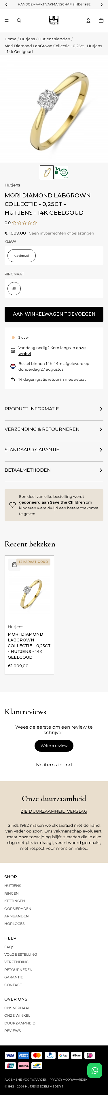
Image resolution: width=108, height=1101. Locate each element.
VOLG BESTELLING (20, 954)
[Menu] (6, 20)
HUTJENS (12, 885)
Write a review (54, 745)
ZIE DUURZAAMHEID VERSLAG (54, 811)
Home (10, 39)
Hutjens (27, 39)
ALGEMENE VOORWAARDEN (26, 1079)
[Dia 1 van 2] (46, 172)
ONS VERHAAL (17, 1008)
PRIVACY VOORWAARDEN (69, 1079)
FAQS (9, 947)
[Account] (88, 20)
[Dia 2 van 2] (61, 172)
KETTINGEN (14, 901)
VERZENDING (16, 962)
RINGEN (11, 893)
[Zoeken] (19, 20)
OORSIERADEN (17, 908)
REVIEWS (12, 1030)
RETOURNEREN (18, 969)
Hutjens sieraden (54, 39)
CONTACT (13, 985)
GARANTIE (13, 977)
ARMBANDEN (16, 916)
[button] (24, 223)
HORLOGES (14, 923)
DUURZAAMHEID (19, 1023)
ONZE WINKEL (17, 1015)
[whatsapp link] (94, 1070)
